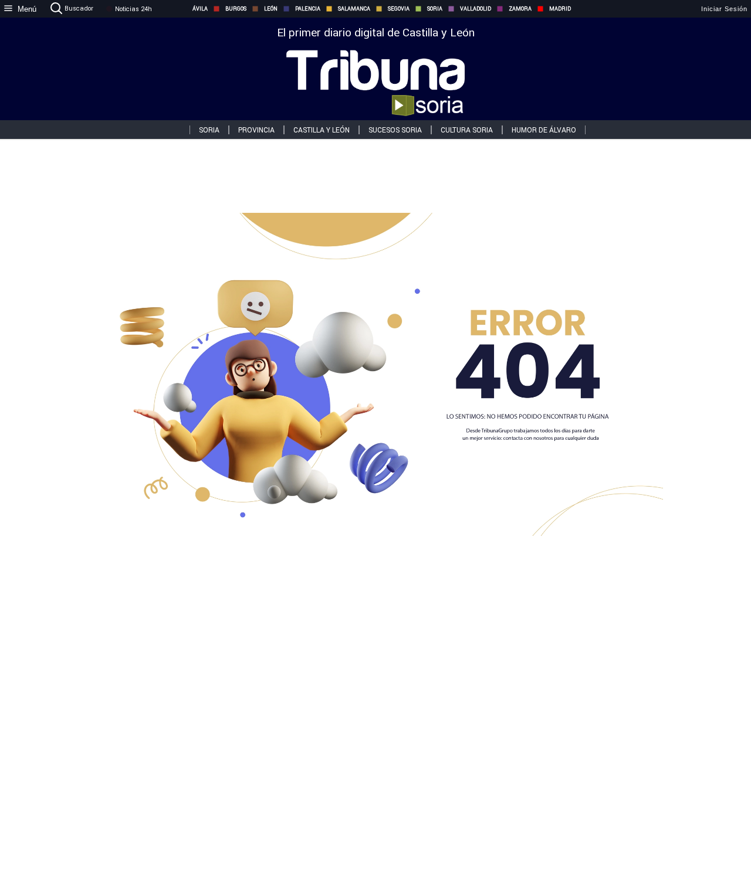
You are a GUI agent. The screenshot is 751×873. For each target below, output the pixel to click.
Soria (434, 8)
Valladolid (475, 8)
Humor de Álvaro (544, 129)
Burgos (235, 8)
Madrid (560, 8)
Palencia (307, 8)
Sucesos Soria (395, 129)
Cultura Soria (467, 129)
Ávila (200, 8)
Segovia (399, 8)
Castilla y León (321, 129)
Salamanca (354, 8)
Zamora (520, 8)
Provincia (256, 129)
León (271, 8)
